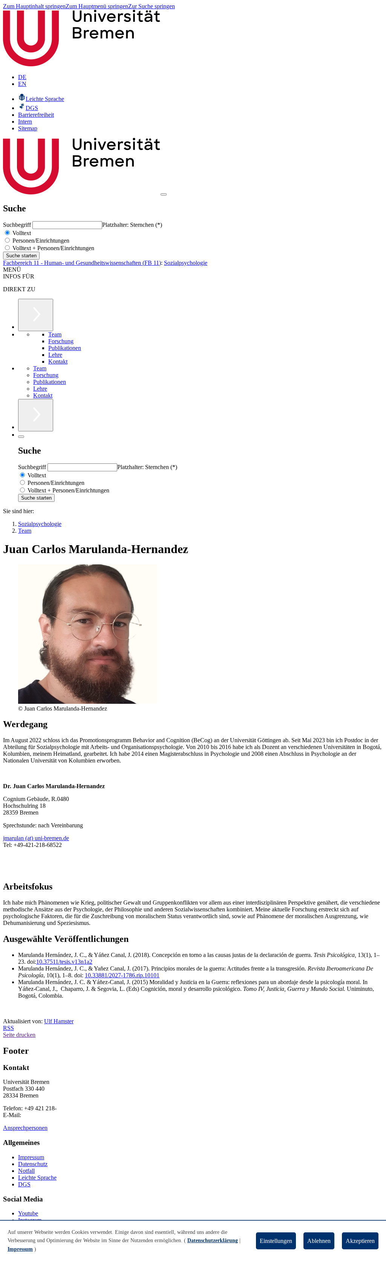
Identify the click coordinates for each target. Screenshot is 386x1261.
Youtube (28, 1213)
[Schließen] (21, 437)
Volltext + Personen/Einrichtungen (52, 248)
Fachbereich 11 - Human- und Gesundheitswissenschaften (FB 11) (82, 263)
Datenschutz (32, 1164)
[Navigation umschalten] (164, 194)
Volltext (21, 233)
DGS (24, 1184)
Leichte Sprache (37, 1177)
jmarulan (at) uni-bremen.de (36, 838)
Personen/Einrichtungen (40, 240)
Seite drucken (19, 1035)
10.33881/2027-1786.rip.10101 (122, 975)
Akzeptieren (360, 1241)
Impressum (31, 1157)
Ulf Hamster (59, 1021)
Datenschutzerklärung (212, 1240)
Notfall (26, 1171)
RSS (8, 1028)
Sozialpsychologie (185, 263)
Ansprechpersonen (25, 1128)
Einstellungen (276, 1241)
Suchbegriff (17, 225)
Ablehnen (319, 1241)
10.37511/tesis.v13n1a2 (64, 961)
